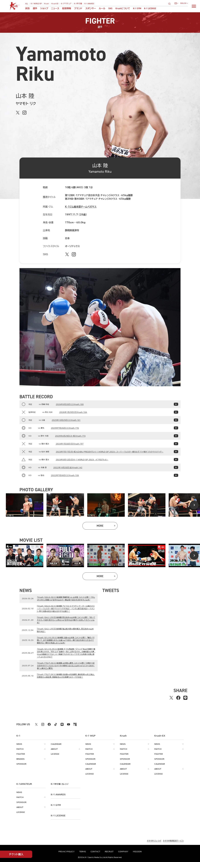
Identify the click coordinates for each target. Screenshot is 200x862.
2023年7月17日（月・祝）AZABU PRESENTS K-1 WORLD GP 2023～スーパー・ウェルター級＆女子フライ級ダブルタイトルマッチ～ (109, 451)
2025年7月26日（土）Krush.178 (65, 428)
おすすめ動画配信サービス (173, 841)
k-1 (59, 784)
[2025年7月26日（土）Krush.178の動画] (176, 428)
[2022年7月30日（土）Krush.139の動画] (176, 475)
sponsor (21, 764)
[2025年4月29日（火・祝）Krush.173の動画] (176, 435)
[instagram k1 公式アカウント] (42, 724)
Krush (46, 4)
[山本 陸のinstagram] (24, 112)
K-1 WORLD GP (36, 4)
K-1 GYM (137, 8)
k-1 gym (56, 805)
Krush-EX (54, 4)
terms (82, 851)
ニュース (55, 8)
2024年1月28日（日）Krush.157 (69, 444)
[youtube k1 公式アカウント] (68, 724)
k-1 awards (58, 795)
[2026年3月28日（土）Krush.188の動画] (176, 404)
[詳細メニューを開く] (194, 6)
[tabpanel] (24, 505)
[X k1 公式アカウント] (36, 724)
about (54, 749)
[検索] (170, 3)
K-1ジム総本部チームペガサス (80, 206)
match (20, 749)
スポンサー (90, 8)
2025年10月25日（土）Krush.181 (66, 420)
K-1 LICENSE (150, 8)
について (123, 8)
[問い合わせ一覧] (176, 3)
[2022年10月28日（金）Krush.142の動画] (176, 467)
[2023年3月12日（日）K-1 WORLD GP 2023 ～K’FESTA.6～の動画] (176, 459)
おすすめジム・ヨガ (154, 841)
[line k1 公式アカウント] (62, 724)
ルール (102, 8)
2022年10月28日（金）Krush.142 (67, 467)
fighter (20, 754)
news (19, 744)
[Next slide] (194, 505)
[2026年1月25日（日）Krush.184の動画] (176, 412)
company (123, 851)
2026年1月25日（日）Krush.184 (73, 412)
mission (137, 851)
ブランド (78, 8)
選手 (35, 8)
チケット (16, 854)
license (55, 754)
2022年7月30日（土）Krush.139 (65, 475)
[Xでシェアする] (171, 697)
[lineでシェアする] (185, 697)
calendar (56, 744)
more (107, 526)
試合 (27, 8)
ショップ (44, 8)
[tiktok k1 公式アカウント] (55, 724)
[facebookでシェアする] (178, 697)
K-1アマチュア (66, 4)
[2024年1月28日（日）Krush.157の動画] (176, 443)
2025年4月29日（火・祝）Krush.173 (70, 436)
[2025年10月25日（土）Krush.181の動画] (176, 420)
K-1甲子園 (78, 4)
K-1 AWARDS (89, 4)
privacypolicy (66, 851)
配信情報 (66, 8)
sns (110, 8)
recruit (109, 851)
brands (20, 759)
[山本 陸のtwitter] (17, 112)
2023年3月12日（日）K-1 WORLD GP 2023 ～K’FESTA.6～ (82, 459)
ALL (26, 4)
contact (95, 851)
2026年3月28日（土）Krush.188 (70, 404)
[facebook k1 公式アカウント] (49, 724)
